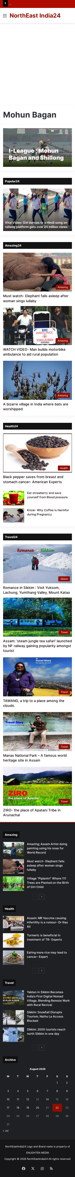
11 (18, 1099)
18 (18, 1107)
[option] (37, 209)
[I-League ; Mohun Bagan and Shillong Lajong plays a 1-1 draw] (37, 147)
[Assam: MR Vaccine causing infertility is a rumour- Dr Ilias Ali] (13, 923)
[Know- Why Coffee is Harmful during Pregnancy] (13, 515)
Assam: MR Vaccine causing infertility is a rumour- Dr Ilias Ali (47, 922)
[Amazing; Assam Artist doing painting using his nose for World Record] (13, 849)
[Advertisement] (37, 62)
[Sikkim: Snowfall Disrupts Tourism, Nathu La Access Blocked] (13, 1017)
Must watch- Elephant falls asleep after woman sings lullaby (45, 865)
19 (27, 1107)
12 (27, 1099)
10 (8, 1099)
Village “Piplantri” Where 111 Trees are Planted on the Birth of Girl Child (48, 883)
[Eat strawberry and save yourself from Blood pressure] (13, 498)
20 (37, 1107)
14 (47, 1099)
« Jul (5, 1130)
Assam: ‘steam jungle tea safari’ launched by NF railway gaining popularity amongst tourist (37, 646)
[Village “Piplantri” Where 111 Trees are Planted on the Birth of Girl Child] (13, 883)
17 (8, 1107)
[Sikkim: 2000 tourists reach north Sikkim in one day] (13, 1034)
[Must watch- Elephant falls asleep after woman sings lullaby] (13, 866)
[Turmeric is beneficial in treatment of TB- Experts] (13, 940)
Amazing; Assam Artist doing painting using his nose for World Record (47, 848)
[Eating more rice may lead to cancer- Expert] (13, 957)
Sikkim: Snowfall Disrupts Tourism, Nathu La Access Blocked (45, 1016)
